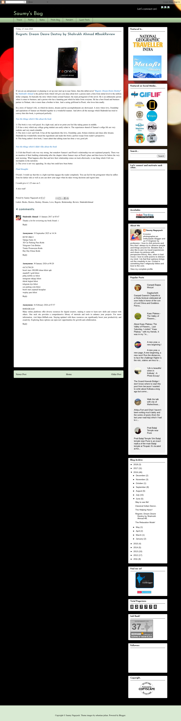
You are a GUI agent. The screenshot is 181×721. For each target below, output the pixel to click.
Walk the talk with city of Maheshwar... (153, 402)
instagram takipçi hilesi (32, 278)
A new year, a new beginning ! (154, 343)
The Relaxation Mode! (145, 522)
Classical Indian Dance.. (146, 506)
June (138, 499)
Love (51, 202)
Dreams (45, 202)
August (139, 491)
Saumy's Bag (28, 13)
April (138, 531)
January (140, 539)
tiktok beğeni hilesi (30, 281)
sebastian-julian (102, 715)
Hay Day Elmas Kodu (31, 250)
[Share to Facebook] (64, 198)
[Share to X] (62, 198)
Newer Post (21, 374)
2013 (136, 551)
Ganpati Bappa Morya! (154, 286)
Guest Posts (84, 20)
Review (76, 202)
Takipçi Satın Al (29, 239)
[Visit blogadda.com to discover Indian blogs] (144, 593)
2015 (136, 543)
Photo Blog (55, 20)
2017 (136, 468)
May (138, 527)
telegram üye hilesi (30, 284)
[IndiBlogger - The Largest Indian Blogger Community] (144, 587)
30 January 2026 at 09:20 (44, 263)
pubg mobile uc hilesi (31, 275)
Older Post (116, 374)
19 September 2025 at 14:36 (45, 233)
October (140, 483)
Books (42, 20)
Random (69, 20)
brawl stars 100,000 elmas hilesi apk (37, 270)
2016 (136, 472)
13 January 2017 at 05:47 (49, 216)
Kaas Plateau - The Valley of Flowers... (154, 316)
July (138, 495)
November (141, 479)
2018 (136, 464)
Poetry (31, 20)
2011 (135, 559)
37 (136, 626)
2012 (136, 555)
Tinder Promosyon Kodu (32, 248)
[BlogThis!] (59, 198)
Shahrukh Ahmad (30, 216)
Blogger (122, 715)
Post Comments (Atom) (74, 383)
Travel (19, 20)
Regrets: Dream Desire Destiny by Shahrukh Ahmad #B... (145, 516)
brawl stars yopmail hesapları (34, 289)
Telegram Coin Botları (32, 245)
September (141, 487)
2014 (136, 547)
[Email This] (56, 198)
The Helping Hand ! (144, 510)
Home (69, 374)
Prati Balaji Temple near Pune (152, 430)
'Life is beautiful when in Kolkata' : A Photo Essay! (154, 372)
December (141, 475)
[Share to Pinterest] (67, 198)
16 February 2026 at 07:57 (44, 304)
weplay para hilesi (30, 292)
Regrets (58, 202)
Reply (25, 224)
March (139, 535)
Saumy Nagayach (154, 230)
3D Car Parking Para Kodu (33, 242)
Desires (31, 202)
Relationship (67, 202)
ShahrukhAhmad (86, 202)
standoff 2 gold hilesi (31, 273)
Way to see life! (142, 502)
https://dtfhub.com (44, 317)
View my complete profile (141, 269)
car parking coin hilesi (31, 286)
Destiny (38, 202)
